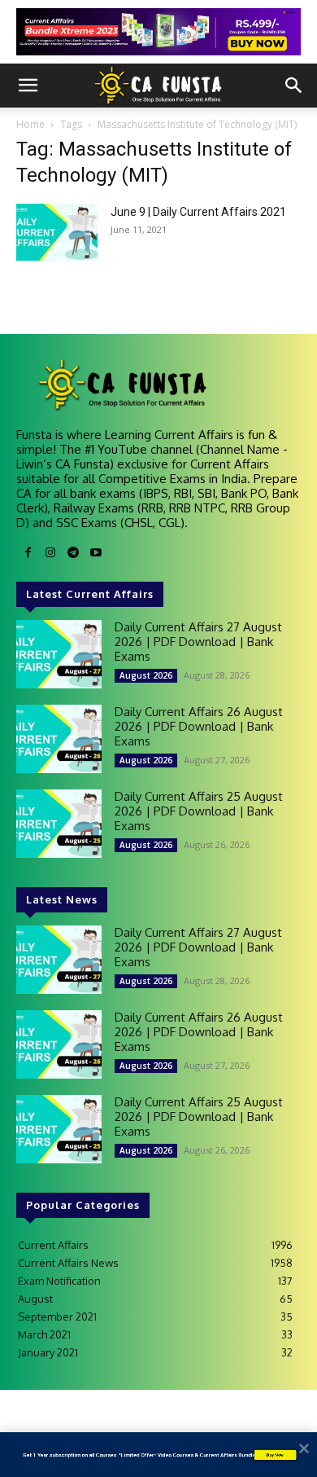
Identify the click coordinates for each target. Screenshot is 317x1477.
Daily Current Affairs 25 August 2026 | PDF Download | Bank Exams (199, 811)
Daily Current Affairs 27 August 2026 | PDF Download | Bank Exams (198, 641)
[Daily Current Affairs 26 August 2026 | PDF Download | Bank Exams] (59, 739)
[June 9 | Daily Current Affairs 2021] (57, 232)
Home (30, 124)
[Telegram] (73, 553)
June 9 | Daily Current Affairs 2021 (198, 211)
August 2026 (145, 675)
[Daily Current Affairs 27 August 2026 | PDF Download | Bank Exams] (59, 654)
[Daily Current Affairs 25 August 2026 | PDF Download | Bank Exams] (59, 823)
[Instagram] (50, 553)
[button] (28, 86)
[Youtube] (96, 553)
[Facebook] (27, 553)
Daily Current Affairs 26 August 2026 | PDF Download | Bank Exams (199, 726)
